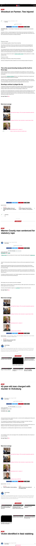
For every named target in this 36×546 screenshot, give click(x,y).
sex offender (18, 287)
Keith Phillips (7, 243)
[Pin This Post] (21, 26)
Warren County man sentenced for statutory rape (18, 131)
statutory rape (32, 255)
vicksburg (9, 336)
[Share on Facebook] (9, 26)
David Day (6, 21)
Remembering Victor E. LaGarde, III (16, 129)
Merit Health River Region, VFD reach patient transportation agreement (22, 112)
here (8, 96)
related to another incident (19, 53)
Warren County (4, 255)
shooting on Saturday (10, 76)
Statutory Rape (4, 336)
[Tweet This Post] (15, 26)
